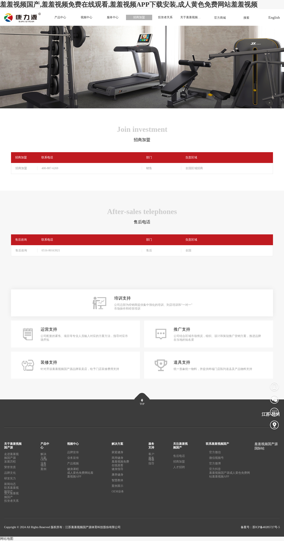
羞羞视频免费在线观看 (120, 464)
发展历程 (10, 461)
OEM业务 (44, 462)
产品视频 (73, 463)
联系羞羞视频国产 (11, 490)
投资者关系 (165, 17)
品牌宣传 (73, 452)
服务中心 (113, 17)
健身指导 (117, 469)
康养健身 (117, 474)
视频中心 (86, 17)
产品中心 (60, 17)
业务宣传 (73, 457)
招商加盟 (139, 17)
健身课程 (73, 469)
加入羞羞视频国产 (11, 496)
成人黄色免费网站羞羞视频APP (80, 475)
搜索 (246, 17)
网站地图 (6, 538)
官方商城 (220, 17)
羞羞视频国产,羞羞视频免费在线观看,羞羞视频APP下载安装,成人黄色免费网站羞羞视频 (129, 4)
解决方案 (43, 456)
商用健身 (117, 457)
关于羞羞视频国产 (192, 17)
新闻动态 (10, 484)
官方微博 (215, 463)
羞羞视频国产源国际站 (266, 446)
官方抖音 (215, 469)
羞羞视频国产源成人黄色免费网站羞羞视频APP (229, 475)
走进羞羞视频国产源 (11, 456)
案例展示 (117, 485)
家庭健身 (117, 452)
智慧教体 (117, 480)
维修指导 (151, 462)
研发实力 (10, 478)
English (274, 17)
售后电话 (179, 456)
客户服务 (151, 456)
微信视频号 (216, 457)
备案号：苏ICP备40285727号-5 (260, 527)
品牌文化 (10, 472)
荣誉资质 (10, 467)
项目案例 (43, 467)
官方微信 (215, 452)
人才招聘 (179, 467)
